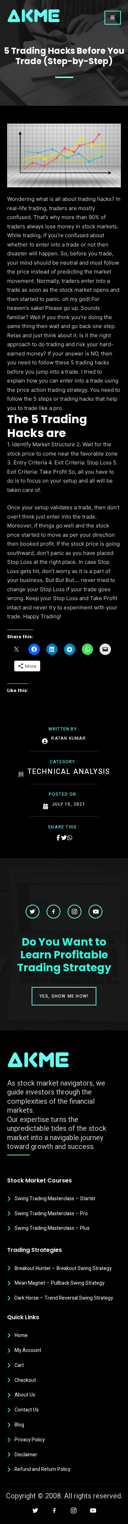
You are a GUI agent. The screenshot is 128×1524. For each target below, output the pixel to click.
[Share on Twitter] (64, 838)
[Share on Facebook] (58, 838)
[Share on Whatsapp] (70, 838)
